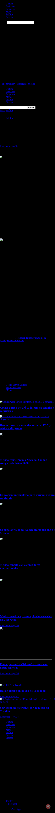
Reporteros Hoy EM (9, 625)
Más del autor (28, 396)
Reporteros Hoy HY (9, 696)
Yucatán (9, 17)
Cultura (9, 3)
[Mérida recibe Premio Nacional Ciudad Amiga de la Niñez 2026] (16, 454)
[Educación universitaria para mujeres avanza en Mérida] (16, 489)
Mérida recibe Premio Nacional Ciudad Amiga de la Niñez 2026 (23, 461)
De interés (10, 6)
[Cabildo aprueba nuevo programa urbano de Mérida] (16, 524)
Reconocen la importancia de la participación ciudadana (23, 339)
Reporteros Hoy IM (9, 146)
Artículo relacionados (10, 396)
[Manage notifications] (48, 806)
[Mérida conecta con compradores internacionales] (16, 559)
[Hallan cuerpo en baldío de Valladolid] (11, 685)
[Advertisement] (27, 53)
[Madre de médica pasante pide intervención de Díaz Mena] (26, 610)
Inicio (2, 110)
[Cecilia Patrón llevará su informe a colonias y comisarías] (27, 402)
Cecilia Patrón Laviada (16, 384)
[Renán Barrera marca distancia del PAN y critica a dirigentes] (27, 419)
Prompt (9, 738)
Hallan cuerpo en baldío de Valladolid (23, 690)
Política (9, 14)
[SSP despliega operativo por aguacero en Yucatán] (27, 702)
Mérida (9, 11)
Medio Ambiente (13, 387)
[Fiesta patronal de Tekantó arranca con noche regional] (26, 658)
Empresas (10, 9)
